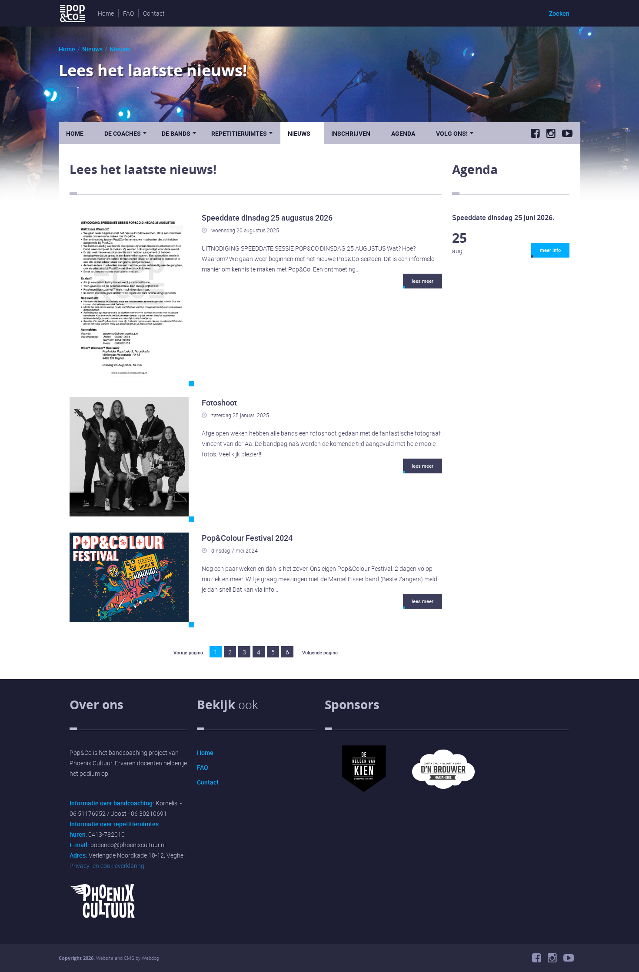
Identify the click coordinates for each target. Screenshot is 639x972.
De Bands (179, 132)
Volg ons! (454, 132)
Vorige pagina (188, 652)
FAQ (128, 13)
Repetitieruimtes (242, 132)
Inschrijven (350, 133)
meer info (550, 250)
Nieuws (92, 49)
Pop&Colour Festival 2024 (247, 538)
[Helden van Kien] (364, 806)
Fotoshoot (219, 402)
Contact (154, 13)
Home (106, 13)
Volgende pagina (320, 652)
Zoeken (559, 13)
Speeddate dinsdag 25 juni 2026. (503, 217)
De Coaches (125, 132)
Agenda (403, 133)
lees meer (422, 281)
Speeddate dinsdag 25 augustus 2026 (267, 217)
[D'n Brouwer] (443, 806)
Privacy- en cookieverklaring (107, 865)
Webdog (150, 958)
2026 (88, 958)
